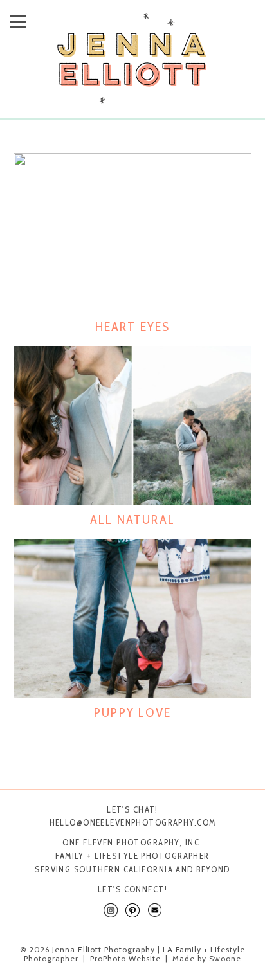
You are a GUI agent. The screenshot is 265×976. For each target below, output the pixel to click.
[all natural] (133, 425)
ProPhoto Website (125, 958)
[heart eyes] (133, 232)
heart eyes (132, 326)
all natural (132, 519)
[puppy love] (133, 618)
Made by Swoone (206, 958)
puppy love (132, 712)
